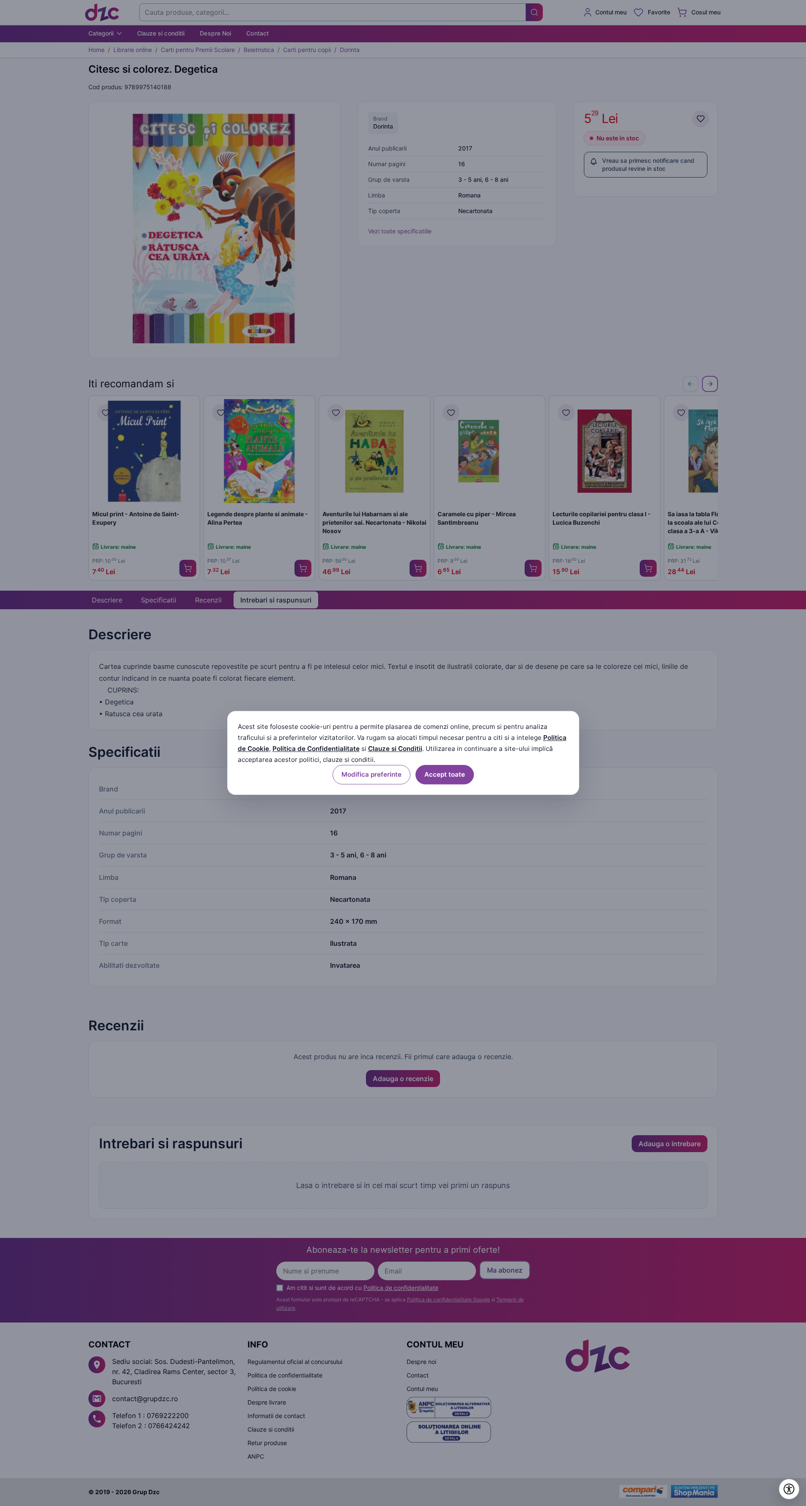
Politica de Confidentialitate (316, 749)
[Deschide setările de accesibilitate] (789, 1489)
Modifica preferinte (371, 775)
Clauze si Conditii (395, 749)
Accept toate (444, 775)
